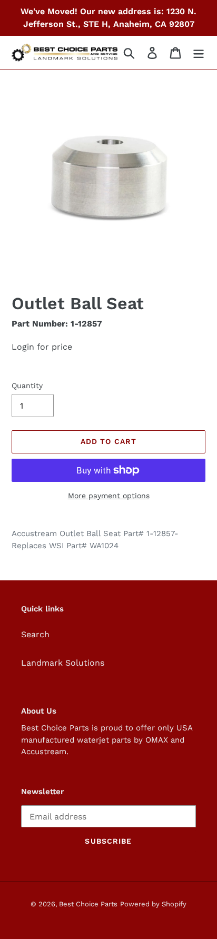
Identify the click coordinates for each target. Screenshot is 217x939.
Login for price (42, 347)
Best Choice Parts (88, 904)
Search (35, 634)
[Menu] (198, 53)
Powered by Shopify (153, 904)
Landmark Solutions (62, 663)
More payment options (109, 495)
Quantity (27, 385)
